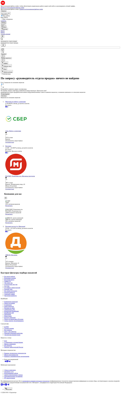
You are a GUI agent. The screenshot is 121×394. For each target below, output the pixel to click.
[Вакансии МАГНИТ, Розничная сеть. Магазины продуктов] (62, 164)
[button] (3, 31)
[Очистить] (3, 45)
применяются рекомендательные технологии (35, 381)
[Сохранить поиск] (2, 49)
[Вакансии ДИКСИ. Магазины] (62, 243)
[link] (4, 27)
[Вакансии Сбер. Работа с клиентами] (62, 119)
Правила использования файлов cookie (31, 9)
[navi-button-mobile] (2, 36)
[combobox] (9, 41)
